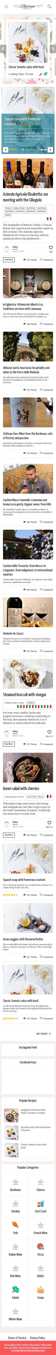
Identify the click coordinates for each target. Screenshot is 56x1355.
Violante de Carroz (13, 633)
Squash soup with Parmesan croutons (24, 880)
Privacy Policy (37, 1338)
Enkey (15, 247)
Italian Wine (19, 208)
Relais (8, 215)
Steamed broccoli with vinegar (24, 695)
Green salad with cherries (21, 788)
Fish (15, 1233)
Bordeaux (15, 1190)
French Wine (40, 1233)
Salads (15, 1297)
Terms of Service (17, 1338)
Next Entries (42, 1034)
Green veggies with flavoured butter (23, 939)
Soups (40, 1297)
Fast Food (32, 797)
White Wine (15, 1319)
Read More (9, 260)
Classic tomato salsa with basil (26, 67)
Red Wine (31, 208)
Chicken (31, 703)
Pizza (40, 797)
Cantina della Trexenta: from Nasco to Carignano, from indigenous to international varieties (27, 570)
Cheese (8, 208)
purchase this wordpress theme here (28, 1350)
